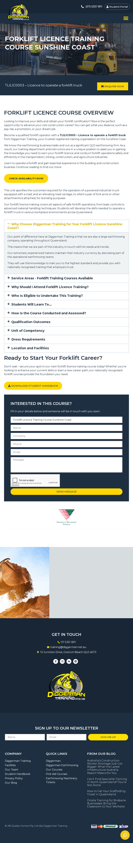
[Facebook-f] (55, 661)
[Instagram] (62, 661)
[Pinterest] (75, 661)
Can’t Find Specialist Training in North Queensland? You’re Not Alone (107, 782)
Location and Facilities (30, 348)
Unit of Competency (27, 331)
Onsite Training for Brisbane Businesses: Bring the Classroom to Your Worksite (106, 803)
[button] (126, 18)
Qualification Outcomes (30, 322)
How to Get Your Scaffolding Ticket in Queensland (106, 793)
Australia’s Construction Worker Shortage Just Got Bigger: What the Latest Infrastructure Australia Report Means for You (104, 767)
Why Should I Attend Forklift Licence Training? (50, 287)
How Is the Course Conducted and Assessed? (48, 313)
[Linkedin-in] (68, 661)
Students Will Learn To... (31, 304)
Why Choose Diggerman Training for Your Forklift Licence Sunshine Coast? (64, 226)
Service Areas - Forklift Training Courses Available (52, 278)
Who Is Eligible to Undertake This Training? (47, 296)
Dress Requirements (28, 339)
